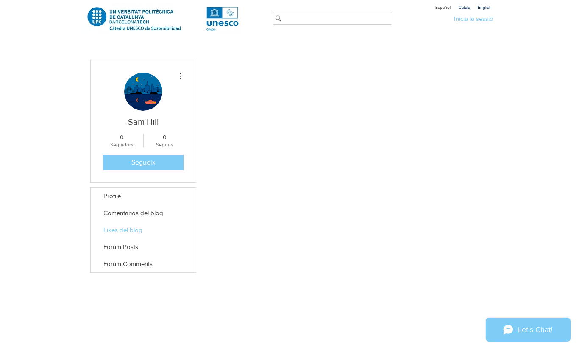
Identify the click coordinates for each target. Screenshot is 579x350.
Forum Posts (120, 246)
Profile (112, 195)
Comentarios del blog (133, 212)
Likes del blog (122, 229)
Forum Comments (128, 263)
